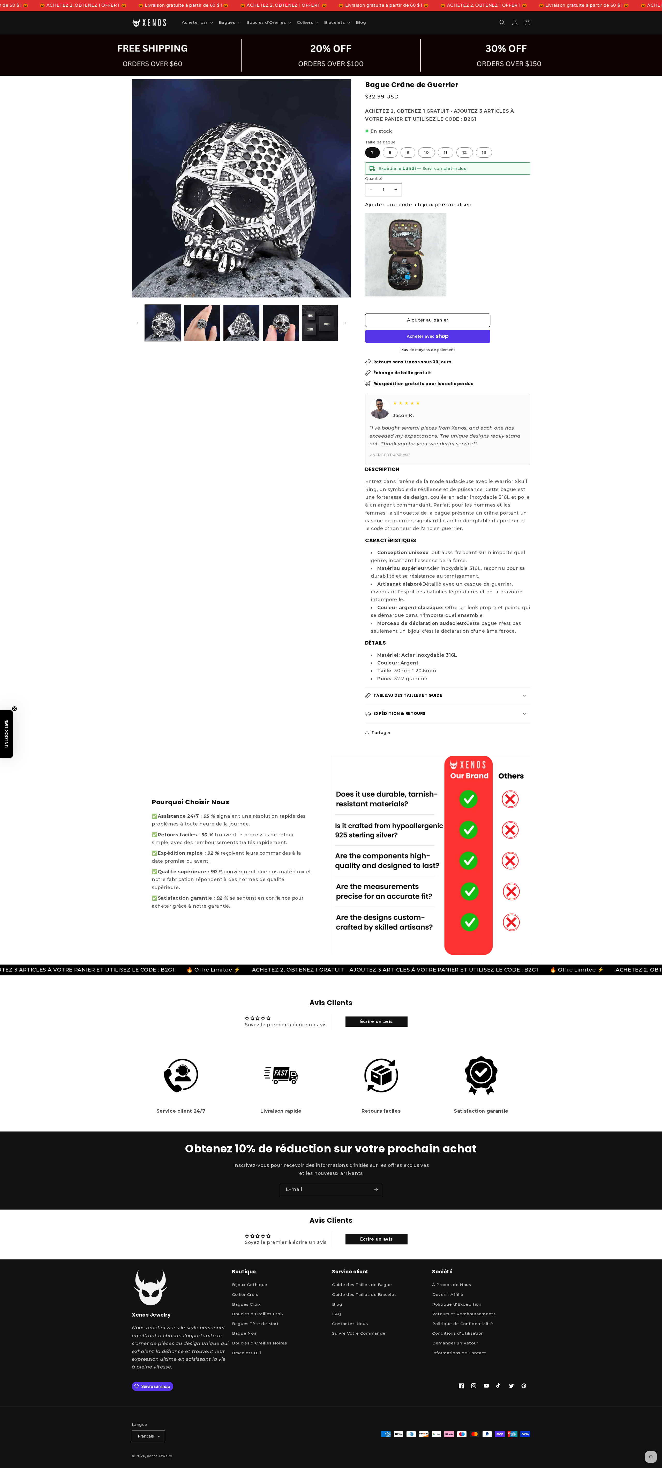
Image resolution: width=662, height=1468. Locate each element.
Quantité (374, 178)
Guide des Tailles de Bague (362, 1284)
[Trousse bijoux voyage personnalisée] (406, 255)
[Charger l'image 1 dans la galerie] (163, 323)
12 (464, 152)
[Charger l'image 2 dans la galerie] (202, 323)
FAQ (336, 1314)
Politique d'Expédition (457, 1304)
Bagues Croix (246, 1304)
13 (484, 152)
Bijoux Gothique (249, 1284)
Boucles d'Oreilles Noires (259, 1343)
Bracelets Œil (246, 1352)
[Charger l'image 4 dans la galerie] (280, 323)
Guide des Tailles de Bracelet (364, 1294)
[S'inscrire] (376, 1189)
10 (426, 152)
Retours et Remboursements (464, 1314)
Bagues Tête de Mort (255, 1323)
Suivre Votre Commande (359, 1333)
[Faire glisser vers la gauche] (137, 322)
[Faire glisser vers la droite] (345, 322)
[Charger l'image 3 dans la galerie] (241, 323)
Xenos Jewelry (159, 1456)
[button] (196, 22)
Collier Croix (245, 1294)
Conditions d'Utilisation (458, 1333)
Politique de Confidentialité (462, 1323)
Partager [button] (381, 732)
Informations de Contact (459, 1352)
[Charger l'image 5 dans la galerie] (320, 323)
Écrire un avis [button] (376, 1021)
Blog (337, 1304)
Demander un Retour (455, 1343)
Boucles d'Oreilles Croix (258, 1314)
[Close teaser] (14, 708)
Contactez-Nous (350, 1323)
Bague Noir (244, 1333)
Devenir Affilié (447, 1294)
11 (445, 152)
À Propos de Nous (451, 1284)
